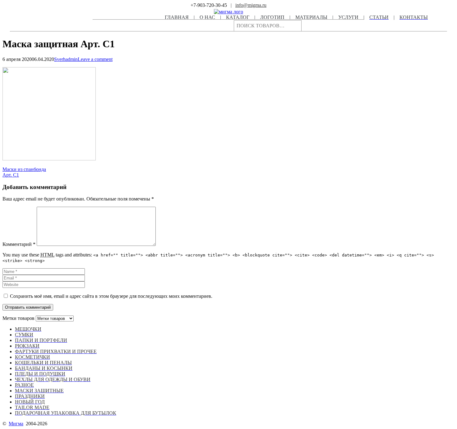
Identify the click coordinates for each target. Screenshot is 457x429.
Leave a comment (95, 59)
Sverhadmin (66, 59)
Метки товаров (18, 318)
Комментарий (18, 244)
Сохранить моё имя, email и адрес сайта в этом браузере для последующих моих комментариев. (111, 296)
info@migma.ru (250, 5)
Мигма (16, 423)
